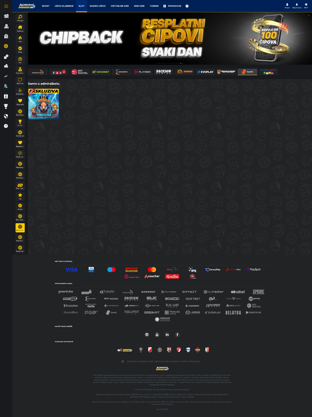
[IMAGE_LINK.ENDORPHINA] (90, 298)
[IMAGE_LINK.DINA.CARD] (172, 268)
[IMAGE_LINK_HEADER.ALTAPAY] (233, 268)
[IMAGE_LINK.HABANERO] (192, 304)
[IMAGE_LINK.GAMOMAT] (148, 291)
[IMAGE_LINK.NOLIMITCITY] (132, 311)
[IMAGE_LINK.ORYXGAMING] (233, 304)
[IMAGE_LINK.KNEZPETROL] (192, 275)
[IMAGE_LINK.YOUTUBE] (157, 333)
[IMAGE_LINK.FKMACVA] (198, 349)
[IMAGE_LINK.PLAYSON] (169, 291)
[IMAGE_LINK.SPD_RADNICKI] (169, 349)
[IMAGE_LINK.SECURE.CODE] (132, 268)
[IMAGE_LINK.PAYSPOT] (253, 268)
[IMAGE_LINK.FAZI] (86, 291)
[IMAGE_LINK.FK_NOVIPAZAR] (188, 349)
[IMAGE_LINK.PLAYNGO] (70, 298)
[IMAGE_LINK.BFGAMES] (213, 298)
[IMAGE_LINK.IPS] (192, 268)
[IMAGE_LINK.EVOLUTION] (70, 304)
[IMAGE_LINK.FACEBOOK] (177, 333)
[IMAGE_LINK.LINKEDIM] (167, 333)
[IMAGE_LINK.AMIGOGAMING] (192, 311)
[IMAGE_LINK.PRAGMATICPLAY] (128, 291)
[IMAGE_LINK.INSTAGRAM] (147, 333)
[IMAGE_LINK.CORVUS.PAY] (213, 268)
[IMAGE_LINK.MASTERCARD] (152, 268)
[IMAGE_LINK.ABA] (125, 349)
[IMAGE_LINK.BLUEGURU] (172, 304)
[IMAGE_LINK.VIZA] (71, 268)
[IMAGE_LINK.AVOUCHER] (152, 275)
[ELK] (152, 298)
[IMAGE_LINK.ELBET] (238, 291)
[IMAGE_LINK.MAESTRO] (111, 268)
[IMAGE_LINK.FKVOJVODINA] (150, 349)
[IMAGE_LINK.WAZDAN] (111, 298)
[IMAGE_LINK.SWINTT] (111, 311)
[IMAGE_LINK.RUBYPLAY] (253, 311)
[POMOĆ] (187, 6)
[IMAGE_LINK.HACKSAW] (131, 298)
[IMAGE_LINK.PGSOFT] (91, 311)
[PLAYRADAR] (214, 291)
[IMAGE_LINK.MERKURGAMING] (162, 318)
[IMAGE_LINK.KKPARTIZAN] (141, 349)
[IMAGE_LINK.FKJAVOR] (207, 349)
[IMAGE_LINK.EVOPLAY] (213, 311)
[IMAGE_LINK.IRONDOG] (172, 298)
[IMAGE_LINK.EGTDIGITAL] (254, 304)
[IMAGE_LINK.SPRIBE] (258, 291)
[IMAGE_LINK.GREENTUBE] (65, 291)
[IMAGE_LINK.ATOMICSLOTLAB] (152, 304)
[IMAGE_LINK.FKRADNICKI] (179, 349)
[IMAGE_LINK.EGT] (107, 291)
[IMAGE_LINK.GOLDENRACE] (71, 311)
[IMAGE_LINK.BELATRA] (233, 311)
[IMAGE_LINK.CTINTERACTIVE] (111, 304)
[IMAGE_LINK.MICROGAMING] (233, 298)
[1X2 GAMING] (254, 298)
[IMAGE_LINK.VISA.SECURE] (91, 268)
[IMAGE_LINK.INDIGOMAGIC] (132, 304)
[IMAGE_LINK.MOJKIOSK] (172, 275)
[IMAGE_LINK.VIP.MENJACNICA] (132, 275)
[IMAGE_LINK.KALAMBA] (213, 304)
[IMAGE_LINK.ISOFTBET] (192, 298)
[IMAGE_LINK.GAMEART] (152, 311)
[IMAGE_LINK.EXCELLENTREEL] (91, 304)
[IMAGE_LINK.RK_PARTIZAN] (159, 349)
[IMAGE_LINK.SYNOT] (189, 291)
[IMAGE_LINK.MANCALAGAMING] (172, 311)
